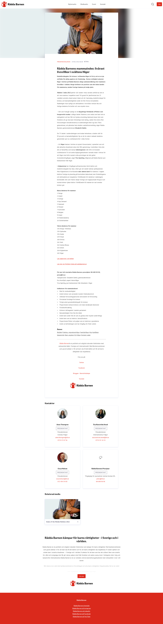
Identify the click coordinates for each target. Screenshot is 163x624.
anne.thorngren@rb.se (62, 437)
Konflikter (95, 332)
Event (94, 4)
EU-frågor (77, 335)
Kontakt (103, 4)
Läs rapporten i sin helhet (65, 259)
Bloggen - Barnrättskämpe (81, 373)
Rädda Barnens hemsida (81, 606)
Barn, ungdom (69, 335)
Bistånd (59, 332)
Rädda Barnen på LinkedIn (81, 611)
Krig (90, 332)
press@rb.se (101, 479)
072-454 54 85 (62, 481)
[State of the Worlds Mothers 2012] (62, 509)
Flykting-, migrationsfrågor (71, 332)
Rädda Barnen (64, 343)
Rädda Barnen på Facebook (81, 614)
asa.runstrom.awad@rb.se (100, 437)
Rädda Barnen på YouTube (81, 616)
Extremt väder (85, 335)
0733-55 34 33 (100, 440)
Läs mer (81, 576)
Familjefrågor (84, 332)
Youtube (81, 379)
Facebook (81, 368)
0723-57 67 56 (62, 440)
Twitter (81, 362)
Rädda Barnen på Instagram (81, 608)
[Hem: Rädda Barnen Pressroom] (12, 4)
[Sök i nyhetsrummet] (152, 4)
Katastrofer (61, 335)
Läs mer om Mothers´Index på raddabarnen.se (72, 264)
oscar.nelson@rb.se (62, 479)
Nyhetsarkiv (72, 4)
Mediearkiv (84, 4)
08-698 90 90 (100, 481)
